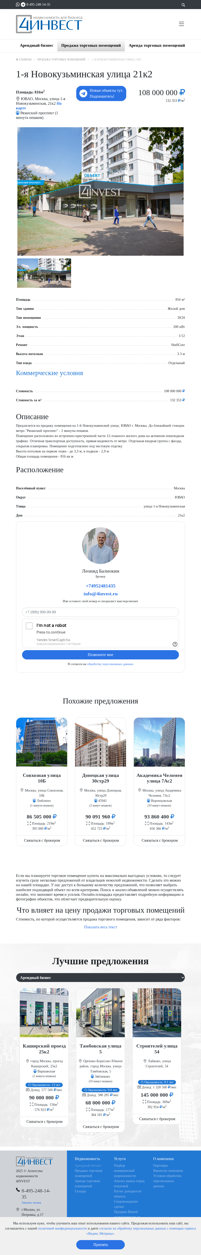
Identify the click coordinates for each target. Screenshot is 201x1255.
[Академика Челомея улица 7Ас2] (159, 742)
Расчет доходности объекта (127, 1193)
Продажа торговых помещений (91, 45)
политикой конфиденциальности (62, 1228)
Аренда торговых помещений (157, 45)
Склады (80, 1191)
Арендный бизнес (36, 45)
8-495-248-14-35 (38, 4)
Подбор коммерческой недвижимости (125, 1171)
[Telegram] (23, 4)
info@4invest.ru (101, 593)
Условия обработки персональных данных (167, 1181)
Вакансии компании (168, 1171)
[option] (100, 191)
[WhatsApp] (18, 4)
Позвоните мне (100, 655)
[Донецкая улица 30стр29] (100, 742)
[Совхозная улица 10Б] (41, 742)
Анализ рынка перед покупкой (129, 1183)
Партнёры (160, 1165)
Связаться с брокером (42, 840)
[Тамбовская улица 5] (100, 1012)
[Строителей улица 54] (157, 1012)
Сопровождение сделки (126, 1204)
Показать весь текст (100, 927)
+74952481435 (100, 585)
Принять (100, 1245)
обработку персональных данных (110, 664)
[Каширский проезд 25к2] (44, 1012)
